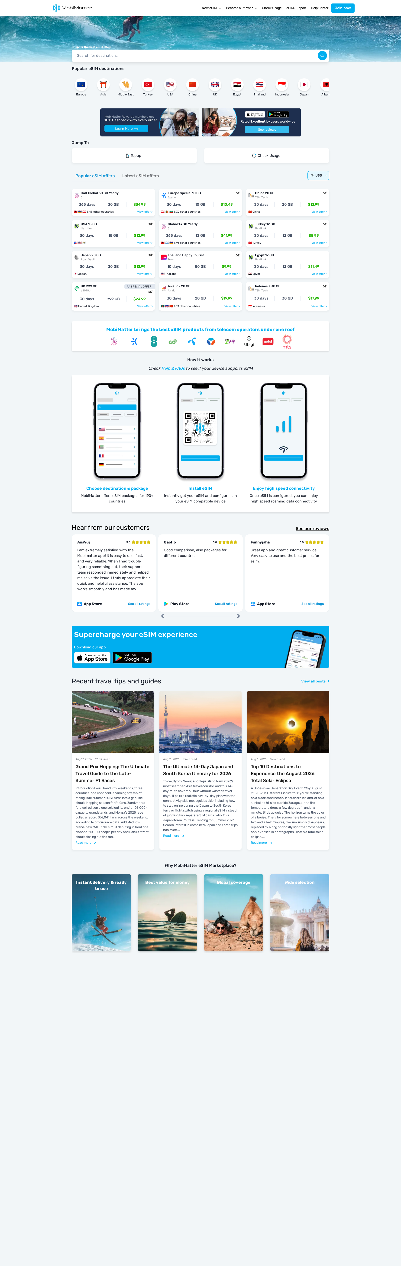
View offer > (145, 211)
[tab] (95, 176)
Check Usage (272, 8)
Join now (343, 8)
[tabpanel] (200, 247)
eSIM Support (296, 8)
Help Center (319, 8)
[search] (322, 55)
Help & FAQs (173, 368)
